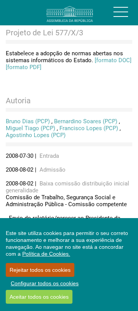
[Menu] (120, 12)
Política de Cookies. (46, 254)
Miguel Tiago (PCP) (30, 128)
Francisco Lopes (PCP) (88, 128)
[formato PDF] (23, 67)
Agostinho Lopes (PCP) (36, 135)
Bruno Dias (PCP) (28, 121)
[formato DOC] (113, 60)
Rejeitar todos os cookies (40, 270)
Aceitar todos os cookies (39, 297)
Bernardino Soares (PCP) (85, 121)
